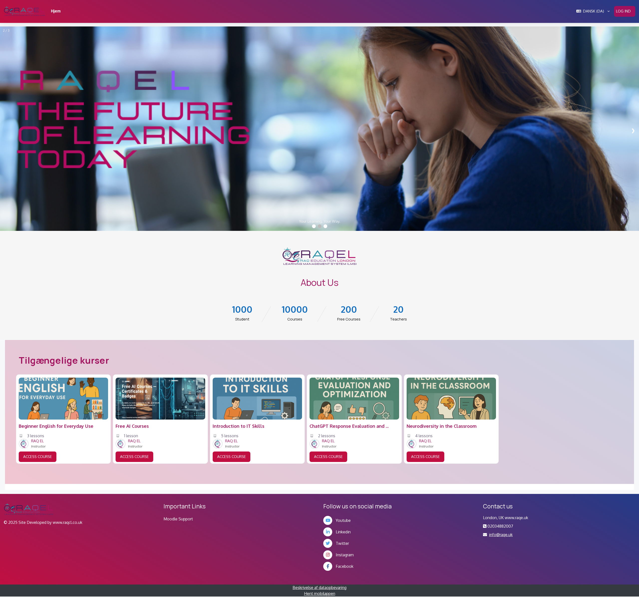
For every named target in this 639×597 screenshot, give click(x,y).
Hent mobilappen (319, 593)
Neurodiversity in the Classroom (442, 426)
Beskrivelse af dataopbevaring (319, 587)
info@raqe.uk (501, 534)
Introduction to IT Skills (238, 426)
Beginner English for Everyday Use (56, 426)
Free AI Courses (132, 426)
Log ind (623, 11)
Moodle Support (178, 518)
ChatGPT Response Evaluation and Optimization (349, 426)
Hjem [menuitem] (56, 11)
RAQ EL (37, 441)
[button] (593, 11)
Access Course (37, 456)
